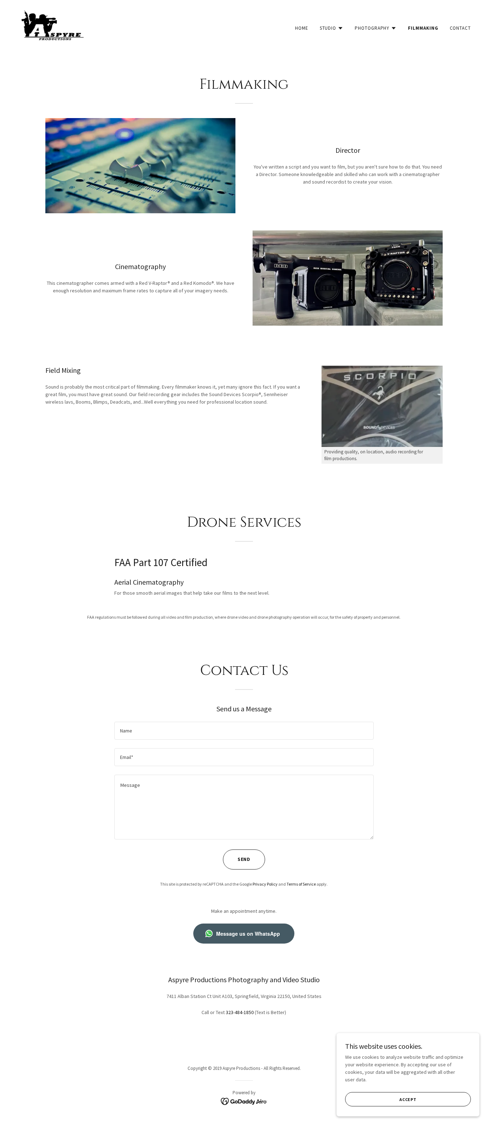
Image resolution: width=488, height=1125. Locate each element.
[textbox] (243, 731)
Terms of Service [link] (301, 884)
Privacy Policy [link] (265, 884)
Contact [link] (460, 28)
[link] (52, 26)
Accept (408, 1099)
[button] (332, 28)
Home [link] (301, 28)
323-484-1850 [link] (240, 1012)
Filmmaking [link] (423, 28)
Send (244, 859)
